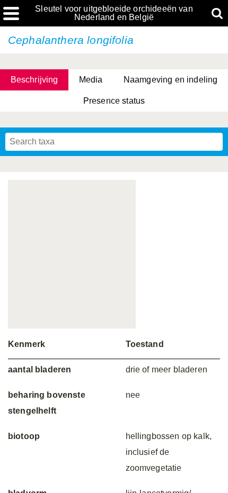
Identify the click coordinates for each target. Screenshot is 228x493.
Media (91, 79)
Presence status (114, 100)
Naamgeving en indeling (171, 79)
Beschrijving (34, 79)
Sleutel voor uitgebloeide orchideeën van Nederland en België (113, 13)
